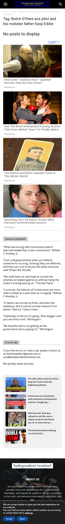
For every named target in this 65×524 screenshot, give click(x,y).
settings (29, 513)
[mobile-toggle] (5, 4)
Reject (22, 519)
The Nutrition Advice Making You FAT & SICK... (42, 432)
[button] (60, 4)
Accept (9, 519)
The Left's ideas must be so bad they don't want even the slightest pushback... (43, 381)
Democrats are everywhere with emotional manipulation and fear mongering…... (42, 399)
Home (6, 11)
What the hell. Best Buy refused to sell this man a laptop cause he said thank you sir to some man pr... (41, 416)
